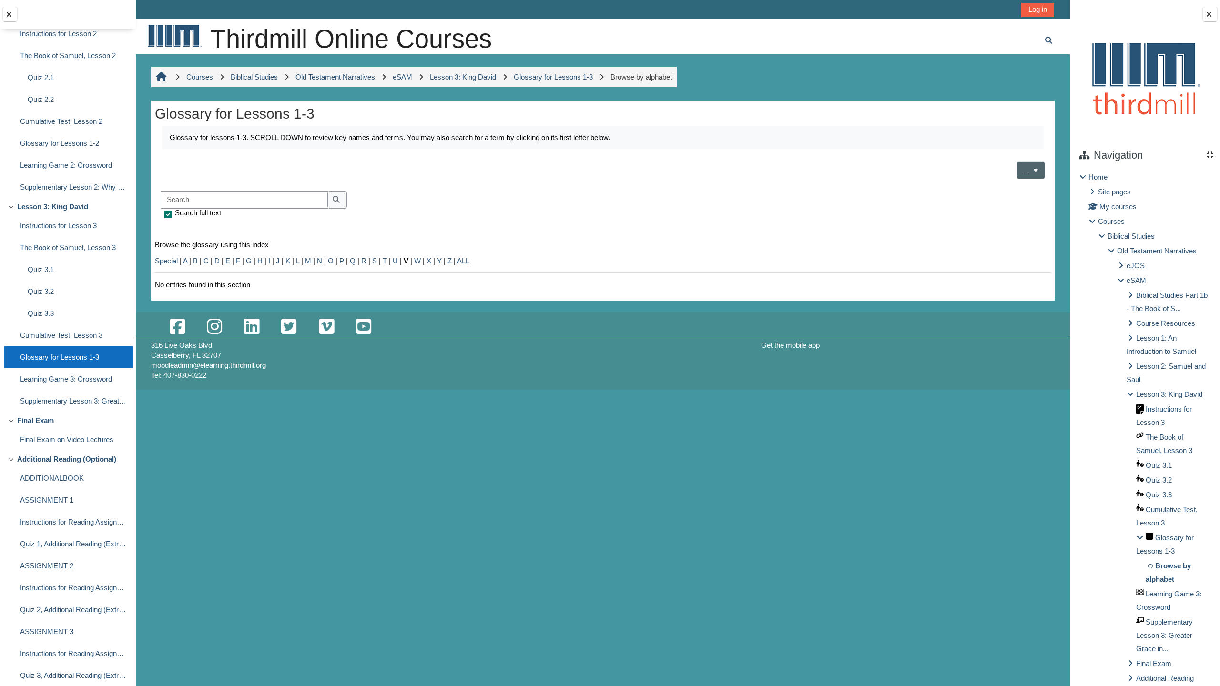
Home (1098, 177)
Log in (1037, 9)
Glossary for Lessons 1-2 (59, 143)
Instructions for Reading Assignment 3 (74, 653)
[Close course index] (10, 14)
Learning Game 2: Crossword (66, 165)
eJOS (1136, 266)
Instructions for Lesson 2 (58, 34)
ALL (463, 261)
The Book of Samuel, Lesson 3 (68, 247)
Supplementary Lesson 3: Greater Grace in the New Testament (74, 401)
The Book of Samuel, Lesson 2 (68, 55)
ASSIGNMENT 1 (46, 500)
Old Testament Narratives (1157, 251)
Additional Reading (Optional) (66, 459)
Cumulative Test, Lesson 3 (61, 335)
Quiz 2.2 (41, 99)
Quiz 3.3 (41, 313)
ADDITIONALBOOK (52, 478)
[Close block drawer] (1210, 14)
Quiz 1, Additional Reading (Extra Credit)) (74, 544)
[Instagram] (214, 327)
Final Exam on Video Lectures (66, 439)
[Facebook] (177, 327)
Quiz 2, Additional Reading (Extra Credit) (74, 609)
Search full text (198, 213)
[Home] (174, 35)
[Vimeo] (326, 327)
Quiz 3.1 (41, 269)
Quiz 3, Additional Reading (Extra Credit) (74, 675)
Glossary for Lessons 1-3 (59, 357)
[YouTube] (363, 327)
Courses (1111, 221)
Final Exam (35, 420)
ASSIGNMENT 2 (46, 566)
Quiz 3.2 (41, 291)
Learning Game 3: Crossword (66, 379)
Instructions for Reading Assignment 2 (74, 588)
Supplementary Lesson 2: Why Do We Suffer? (74, 187)
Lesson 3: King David (52, 206)
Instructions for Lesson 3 (58, 226)
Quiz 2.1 (41, 77)
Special (166, 261)
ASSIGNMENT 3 (46, 631)
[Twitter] (288, 327)
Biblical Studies (1131, 236)
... (1034, 169)
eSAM (1136, 280)
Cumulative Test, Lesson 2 (61, 121)
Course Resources (1165, 323)
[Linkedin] (251, 327)
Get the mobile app (790, 345)
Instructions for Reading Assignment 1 (74, 522)
